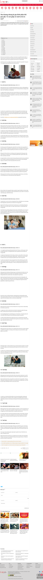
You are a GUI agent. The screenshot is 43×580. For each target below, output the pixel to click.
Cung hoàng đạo (12, 4)
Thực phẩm (32, 69)
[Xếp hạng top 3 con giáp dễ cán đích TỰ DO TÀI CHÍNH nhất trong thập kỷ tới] (14, 515)
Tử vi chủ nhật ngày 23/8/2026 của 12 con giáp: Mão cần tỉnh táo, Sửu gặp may (37, 88)
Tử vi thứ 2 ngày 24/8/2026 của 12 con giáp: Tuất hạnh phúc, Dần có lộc (37, 126)
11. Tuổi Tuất (3, 53)
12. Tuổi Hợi (3, 54)
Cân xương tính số (32, 49)
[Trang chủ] (1, 5)
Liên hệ (22, 578)
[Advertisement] (13, 31)
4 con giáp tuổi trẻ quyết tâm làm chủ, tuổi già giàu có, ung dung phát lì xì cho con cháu (5, 531)
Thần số (33, 4)
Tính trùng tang (32, 43)
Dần (9, 9)
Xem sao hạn (32, 25)
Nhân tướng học (21, 4)
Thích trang (33, 145)
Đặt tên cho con (32, 41)
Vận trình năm (32, 31)
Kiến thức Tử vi (32, 45)
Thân (30, 9)
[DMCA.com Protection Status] (11, 575)
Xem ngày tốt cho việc (3, 567)
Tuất (37, 9)
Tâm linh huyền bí (37, 567)
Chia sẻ (40, 145)
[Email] (6, 448)
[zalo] (4, 448)
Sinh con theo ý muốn (33, 51)
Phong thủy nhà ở (20, 567)
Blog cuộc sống (29, 4)
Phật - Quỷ (32, 68)
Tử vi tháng (31, 29)
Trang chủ (2, 12)
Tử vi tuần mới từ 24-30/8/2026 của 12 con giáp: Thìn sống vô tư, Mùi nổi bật (37, 115)
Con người (38, 68)
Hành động (38, 66)
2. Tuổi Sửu (3, 41)
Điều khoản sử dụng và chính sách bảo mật (16, 578)
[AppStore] (40, 578)
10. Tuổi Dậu (3, 51)
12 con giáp (31, 47)
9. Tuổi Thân (3, 50)
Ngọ (23, 9)
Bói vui (8, 4)
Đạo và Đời (25, 4)
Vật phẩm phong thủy (20, 566)
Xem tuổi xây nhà (32, 39)
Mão (12, 9)
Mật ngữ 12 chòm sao (29, 566)
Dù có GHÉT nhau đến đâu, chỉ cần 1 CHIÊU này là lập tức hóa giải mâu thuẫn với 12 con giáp (15, 443)
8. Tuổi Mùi (3, 49)
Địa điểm (38, 69)
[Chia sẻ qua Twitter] (3, 448)
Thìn (16, 9)
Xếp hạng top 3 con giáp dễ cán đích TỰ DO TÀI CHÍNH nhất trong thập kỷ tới (14, 520)
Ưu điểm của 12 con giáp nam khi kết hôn (11, 117)
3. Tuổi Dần (3, 42)
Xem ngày (3, 4)
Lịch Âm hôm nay (2, 566)
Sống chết (32, 71)
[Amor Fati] (21, 448)
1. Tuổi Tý (2, 40)
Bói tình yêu (28, 567)
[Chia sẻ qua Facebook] (1, 448)
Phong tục (36, 4)
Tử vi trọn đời (32, 53)
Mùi (26, 9)
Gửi (28, 498)
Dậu (33, 9)
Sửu (5, 9)
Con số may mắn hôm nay (33, 55)
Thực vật (32, 63)
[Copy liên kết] (8, 448)
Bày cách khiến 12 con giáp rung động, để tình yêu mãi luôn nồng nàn (11, 441)
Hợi (40, 9)
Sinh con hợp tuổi (32, 35)
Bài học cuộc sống (37, 566)
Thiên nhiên (32, 66)
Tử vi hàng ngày (11, 566)
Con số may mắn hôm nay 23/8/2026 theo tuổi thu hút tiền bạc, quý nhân (36, 110)
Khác (39, 4)
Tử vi (6, 4)
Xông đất (31, 27)
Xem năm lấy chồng (33, 33)
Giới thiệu (9, 578)
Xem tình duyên (32, 37)
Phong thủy (16, 4)
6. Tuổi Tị (2, 46)
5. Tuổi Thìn (3, 45)
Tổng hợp (38, 71)
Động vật (38, 63)
